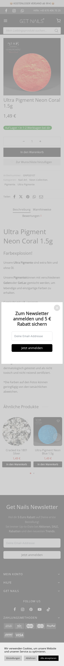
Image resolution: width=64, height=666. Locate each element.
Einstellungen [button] (13, 658)
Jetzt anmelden (32, 348)
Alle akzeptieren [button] (48, 658)
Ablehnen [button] (30, 658)
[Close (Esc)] (57, 308)
